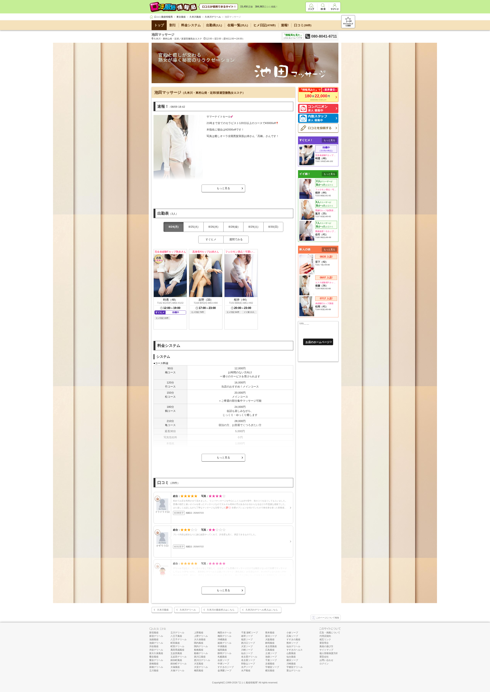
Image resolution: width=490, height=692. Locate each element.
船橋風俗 (198, 649)
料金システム (191, 25)
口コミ (302, 25)
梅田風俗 (198, 670)
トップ (159, 25)
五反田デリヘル (179, 656)
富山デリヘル (293, 670)
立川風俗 (153, 670)
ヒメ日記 (264, 25)
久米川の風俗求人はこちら (220, 609)
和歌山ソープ (248, 663)
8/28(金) (233, 226)
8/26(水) (213, 226)
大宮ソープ (247, 646)
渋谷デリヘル (156, 649)
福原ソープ (247, 639)
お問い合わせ (326, 660)
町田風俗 (175, 643)
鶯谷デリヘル (156, 660)
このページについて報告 (327, 617)
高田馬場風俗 (177, 649)
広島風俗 (269, 649)
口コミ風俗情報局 (248, 682)
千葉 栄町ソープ (249, 632)
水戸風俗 (245, 670)
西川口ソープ (248, 643)
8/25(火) (193, 226)
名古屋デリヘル (249, 656)
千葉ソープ (271, 660)
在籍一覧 (237, 25)
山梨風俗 (291, 653)
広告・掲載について (329, 632)
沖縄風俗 (222, 639)
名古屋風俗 (271, 646)
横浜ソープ (292, 660)
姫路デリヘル (224, 643)
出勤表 (214, 25)
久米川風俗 (163, 609)
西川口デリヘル (202, 660)
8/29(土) (253, 226)
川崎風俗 (291, 663)
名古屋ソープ (248, 660)
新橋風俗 (153, 663)
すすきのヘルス (295, 649)
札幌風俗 (222, 656)
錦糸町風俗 (176, 660)
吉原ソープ (223, 660)
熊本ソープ (292, 643)
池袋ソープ (271, 656)
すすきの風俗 (293, 639)
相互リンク (325, 639)
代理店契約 (325, 636)
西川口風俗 (200, 656)
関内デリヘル (201, 646)
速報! (285, 25)
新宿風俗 (153, 632)
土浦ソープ (271, 653)
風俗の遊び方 (326, 646)
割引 (172, 25)
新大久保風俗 (156, 653)
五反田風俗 (176, 653)
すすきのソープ (226, 667)
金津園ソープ (224, 670)
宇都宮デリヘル (295, 667)
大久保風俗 (200, 639)
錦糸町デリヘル (179, 663)
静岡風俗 (269, 643)
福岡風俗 (222, 649)
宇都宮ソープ (272, 667)
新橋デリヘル (156, 667)
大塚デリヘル (177, 670)
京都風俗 (269, 663)
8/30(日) (273, 226)
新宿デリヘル (156, 636)
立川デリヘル (177, 632)
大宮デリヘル (201, 667)
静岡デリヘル (224, 653)
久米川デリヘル (188, 609)
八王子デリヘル (179, 639)
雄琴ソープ (247, 636)
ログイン (324, 663)
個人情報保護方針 (328, 653)
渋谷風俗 (153, 646)
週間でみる (236, 239)
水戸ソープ (247, 667)
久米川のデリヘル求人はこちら (262, 609)
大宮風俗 (198, 663)
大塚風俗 (175, 667)
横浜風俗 (269, 670)
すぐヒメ (211, 239)
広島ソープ (292, 636)
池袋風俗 (153, 639)
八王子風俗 (176, 636)
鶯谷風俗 (153, 656)
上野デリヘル (201, 636)
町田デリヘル (177, 646)
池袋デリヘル (156, 643)
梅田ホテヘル (224, 632)
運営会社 (324, 656)
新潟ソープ (271, 636)
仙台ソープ (247, 653)
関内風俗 (198, 643)
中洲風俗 (222, 646)
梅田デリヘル (224, 636)
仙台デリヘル (293, 646)
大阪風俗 (269, 639)
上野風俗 (198, 632)
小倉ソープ (292, 632)
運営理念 (324, 643)
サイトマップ (326, 649)
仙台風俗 (291, 656)
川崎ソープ (247, 649)
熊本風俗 (269, 632)
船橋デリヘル (201, 653)
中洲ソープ (223, 663)
